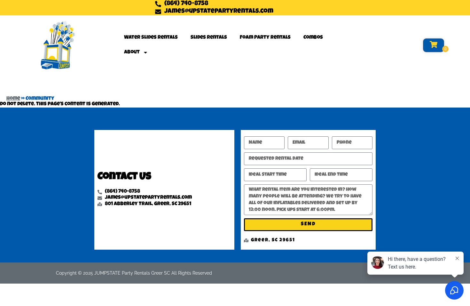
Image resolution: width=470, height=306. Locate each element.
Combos (313, 37)
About (132, 52)
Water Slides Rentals (151, 37)
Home (13, 98)
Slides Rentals (209, 37)
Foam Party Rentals (265, 37)
